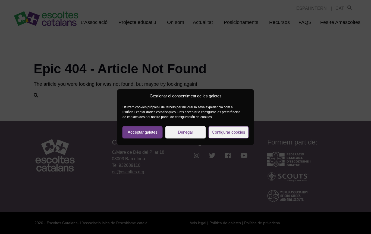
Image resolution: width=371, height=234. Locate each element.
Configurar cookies (228, 132)
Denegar (185, 132)
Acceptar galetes (143, 132)
